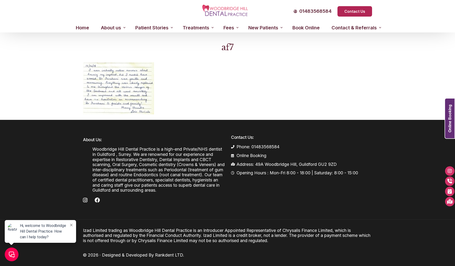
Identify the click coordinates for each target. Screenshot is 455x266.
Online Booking (449, 118)
